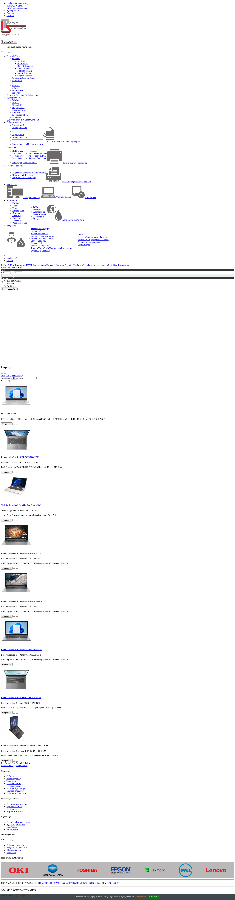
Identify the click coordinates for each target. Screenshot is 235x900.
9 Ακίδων (16, 153)
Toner (14, 206)
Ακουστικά (17, 80)
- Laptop (100, 265)
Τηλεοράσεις (17, 90)
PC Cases (16, 100)
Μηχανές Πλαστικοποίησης (24, 177)
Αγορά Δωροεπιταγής (16, 824)
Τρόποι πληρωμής (14, 786)
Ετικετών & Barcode (38, 153)
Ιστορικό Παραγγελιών (17, 848)
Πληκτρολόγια (18, 110)
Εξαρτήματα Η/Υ (14, 98)
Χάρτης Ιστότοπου (15, 811)
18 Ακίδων (17, 156)
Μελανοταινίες (39, 214)
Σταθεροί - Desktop (31, 197)
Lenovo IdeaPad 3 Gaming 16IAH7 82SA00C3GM (24, 746)
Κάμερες (16, 85)
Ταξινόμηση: (6, 378)
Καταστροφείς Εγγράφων (23, 175)
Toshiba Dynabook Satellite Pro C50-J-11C (21, 505)
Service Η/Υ (36, 231)
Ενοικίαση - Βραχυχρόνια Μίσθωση (93, 239)
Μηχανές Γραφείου (15, 166)
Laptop (10, 260)
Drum (14, 208)
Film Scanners (23, 68)
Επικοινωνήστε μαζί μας (17, 804)
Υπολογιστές (12, 184)
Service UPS (36, 243)
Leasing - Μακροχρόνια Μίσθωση (92, 237)
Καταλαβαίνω (154, 897)
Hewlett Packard (14, 281)
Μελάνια (37, 209)
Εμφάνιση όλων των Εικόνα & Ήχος (22, 95)
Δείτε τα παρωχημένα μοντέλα (14, 765)
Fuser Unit (16, 218)
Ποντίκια (16, 112)
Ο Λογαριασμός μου (15, 845)
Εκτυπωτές (11, 147)
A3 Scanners (22, 61)
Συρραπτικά (38, 217)
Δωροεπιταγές (84, 244)
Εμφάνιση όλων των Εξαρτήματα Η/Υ (23, 120)
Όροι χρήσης (12, 781)
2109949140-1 (90, 883)
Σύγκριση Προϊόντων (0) (12, 375)
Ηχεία (14, 83)
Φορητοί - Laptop (63, 197)
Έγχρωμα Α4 (18, 134)
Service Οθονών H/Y (40, 246)
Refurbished (90, 197)
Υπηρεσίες (11, 226)
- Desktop (90, 265)
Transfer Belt (18, 220)
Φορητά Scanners (25, 76)
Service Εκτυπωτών (39, 233)
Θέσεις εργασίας (14, 778)
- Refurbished (112, 265)
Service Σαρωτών (38, 241)
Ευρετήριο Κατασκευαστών (19, 822)
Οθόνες (15, 88)
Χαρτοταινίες (39, 212)
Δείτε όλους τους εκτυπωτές (75, 163)
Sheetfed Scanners (25, 73)
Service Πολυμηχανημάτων (43, 236)
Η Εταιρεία (11, 776)
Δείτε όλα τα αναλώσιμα (73, 220)
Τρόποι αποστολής (15, 783)
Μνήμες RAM (18, 107)
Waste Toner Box (19, 223)
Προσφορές (12, 827)
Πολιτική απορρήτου (15, 791)
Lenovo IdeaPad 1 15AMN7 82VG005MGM (21, 601)
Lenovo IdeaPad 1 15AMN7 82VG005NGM (21, 649)
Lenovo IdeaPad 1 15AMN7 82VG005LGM (21, 553)
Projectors (16, 93)
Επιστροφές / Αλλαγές (16, 788)
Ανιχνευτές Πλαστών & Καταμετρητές (29, 173)
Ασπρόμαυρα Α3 (19, 127)
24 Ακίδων (17, 158)
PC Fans (15, 102)
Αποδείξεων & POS (37, 156)
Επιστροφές (12, 809)
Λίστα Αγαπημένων (15, 850)
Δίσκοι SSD (17, 105)
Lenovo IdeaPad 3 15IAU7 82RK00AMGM (21, 697)
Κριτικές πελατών (14, 806)
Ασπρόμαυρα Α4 (19, 137)
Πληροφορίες (141, 897)
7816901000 (114, 883)
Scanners (16, 58)
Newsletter (11, 852)
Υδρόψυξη (16, 117)
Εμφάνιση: (5, 380)
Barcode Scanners (25, 66)
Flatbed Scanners (24, 71)
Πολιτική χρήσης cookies (17, 793)
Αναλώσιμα (12, 200)
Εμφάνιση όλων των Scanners (25, 78)
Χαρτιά (36, 219)
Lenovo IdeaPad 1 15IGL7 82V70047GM (20, 457)
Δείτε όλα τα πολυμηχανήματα (67, 141)
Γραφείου (33, 151)
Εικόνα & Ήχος (13, 56)
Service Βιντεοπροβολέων (42, 238)
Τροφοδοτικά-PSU (20, 115)
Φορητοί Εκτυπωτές (37, 158)
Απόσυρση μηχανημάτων (89, 242)
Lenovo (10, 283)
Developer (16, 213)
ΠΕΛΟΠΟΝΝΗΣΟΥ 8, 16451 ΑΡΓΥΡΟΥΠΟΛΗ (61, 883)
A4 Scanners (22, 63)
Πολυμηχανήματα (14, 122)
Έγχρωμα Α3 (18, 125)
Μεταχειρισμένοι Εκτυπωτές (24, 162)
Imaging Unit (18, 210)
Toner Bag (16, 215)
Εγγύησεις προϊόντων (40, 250)
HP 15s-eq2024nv (9, 414)
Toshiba (10, 286)
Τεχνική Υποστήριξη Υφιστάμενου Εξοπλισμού (51, 248)
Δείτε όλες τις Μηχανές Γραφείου (76, 181)
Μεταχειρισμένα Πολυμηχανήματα (27, 144)
